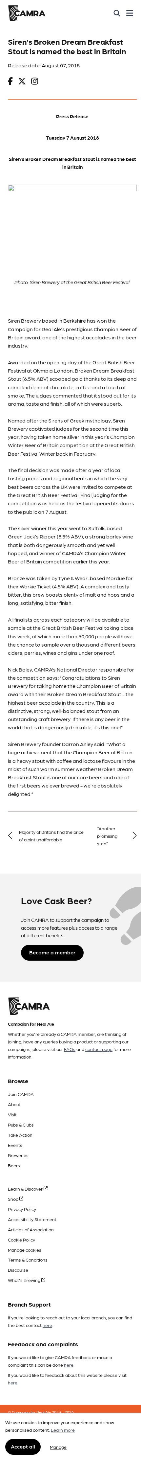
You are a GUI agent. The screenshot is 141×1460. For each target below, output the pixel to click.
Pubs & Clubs (21, 1124)
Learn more (63, 1429)
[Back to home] (27, 13)
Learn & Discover (26, 1188)
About (14, 1104)
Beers (14, 1165)
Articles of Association (31, 1229)
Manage (58, 1446)
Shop (13, 1198)
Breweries (18, 1155)
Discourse (18, 1269)
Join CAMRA (21, 1094)
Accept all (23, 1446)
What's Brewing (24, 1280)
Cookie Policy (21, 1239)
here (47, 1325)
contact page (98, 1049)
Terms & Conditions (28, 1259)
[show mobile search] (117, 13)
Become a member (52, 952)
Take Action (20, 1134)
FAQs (69, 1049)
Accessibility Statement (32, 1219)
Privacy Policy (22, 1209)
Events (15, 1145)
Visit (12, 1114)
